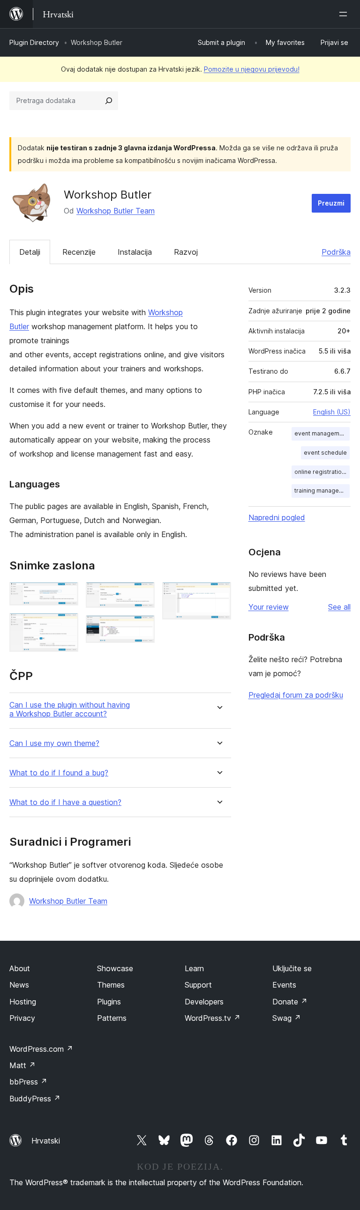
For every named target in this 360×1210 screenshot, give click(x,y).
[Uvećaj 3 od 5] (142, 594)
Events (284, 984)
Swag (286, 1018)
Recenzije (79, 252)
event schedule (325, 452)
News (19, 984)
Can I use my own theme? (54, 743)
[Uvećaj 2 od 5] (65, 625)
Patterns (112, 1018)
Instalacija (135, 252)
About (19, 968)
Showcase (115, 968)
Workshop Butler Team (115, 210)
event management (321, 433)
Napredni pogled (276, 517)
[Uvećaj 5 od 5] (218, 594)
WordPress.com (41, 1049)
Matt (22, 1065)
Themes (111, 984)
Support (198, 984)
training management (322, 490)
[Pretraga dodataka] (108, 100)
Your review (268, 607)
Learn (194, 968)
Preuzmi (331, 203)
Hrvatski (45, 1140)
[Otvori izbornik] (345, 14)
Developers (204, 1001)
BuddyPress (34, 1098)
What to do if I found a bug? (58, 772)
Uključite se (292, 968)
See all (339, 607)
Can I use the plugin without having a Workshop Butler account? (69, 709)
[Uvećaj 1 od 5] (65, 594)
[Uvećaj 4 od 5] (142, 628)
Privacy (22, 1018)
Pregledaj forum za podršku (295, 695)
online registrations (321, 471)
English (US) (332, 412)
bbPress (28, 1081)
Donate (290, 1001)
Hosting (22, 1001)
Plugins (109, 1001)
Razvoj (186, 252)
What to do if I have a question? (65, 802)
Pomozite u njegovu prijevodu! (252, 69)
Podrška (336, 252)
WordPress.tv (212, 1018)
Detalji (29, 252)
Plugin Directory (34, 42)
